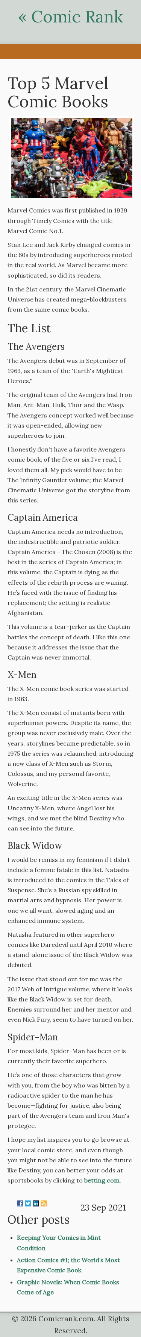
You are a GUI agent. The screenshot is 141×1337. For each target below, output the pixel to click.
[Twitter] (28, 1203)
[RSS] (44, 1203)
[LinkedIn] (36, 1203)
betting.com (102, 1180)
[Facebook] (20, 1203)
